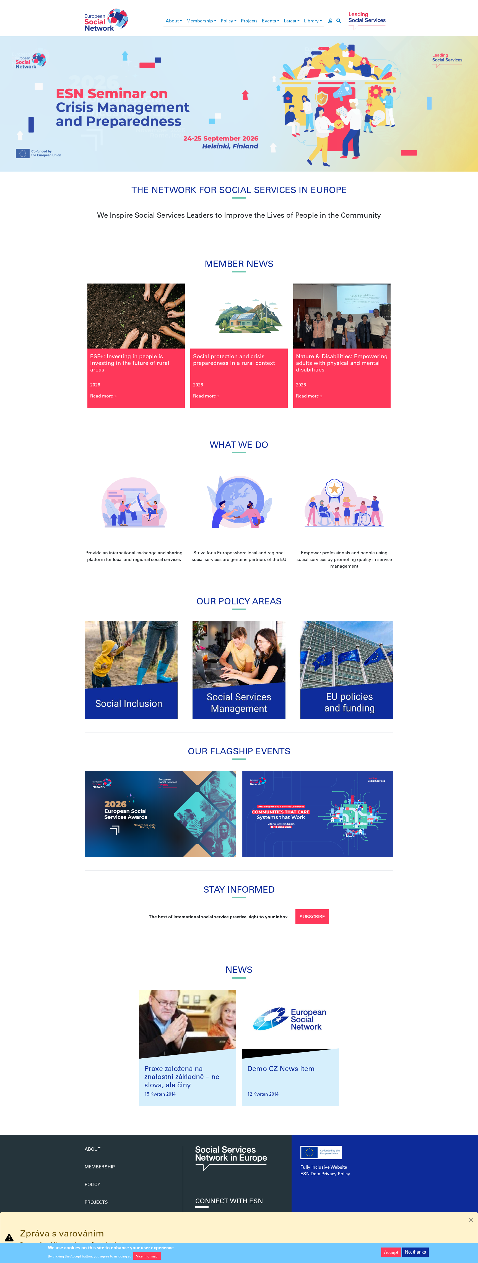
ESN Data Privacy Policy (325, 1173)
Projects (249, 21)
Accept (391, 1252)
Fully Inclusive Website (323, 1167)
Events (269, 21)
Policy (227, 21)
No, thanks (415, 1252)
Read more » (103, 396)
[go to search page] (338, 20)
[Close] (471, 1220)
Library (311, 21)
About (172, 21)
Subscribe (312, 916)
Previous (73, 348)
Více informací (147, 1256)
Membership (199, 21)
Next (404, 348)
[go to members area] (330, 20)
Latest (290, 21)
